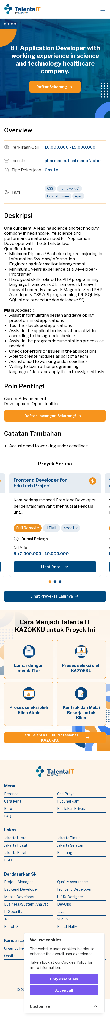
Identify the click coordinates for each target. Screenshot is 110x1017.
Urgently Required (19, 948)
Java (60, 911)
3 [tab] (60, 581)
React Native (68, 926)
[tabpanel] (55, 525)
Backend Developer (21, 889)
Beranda (11, 794)
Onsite (10, 955)
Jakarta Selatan (70, 845)
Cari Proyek (67, 794)
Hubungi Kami (68, 801)
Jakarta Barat (15, 852)
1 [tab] (49, 581)
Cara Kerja (12, 801)
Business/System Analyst (26, 904)
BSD (8, 860)
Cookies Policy (74, 962)
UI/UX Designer (70, 897)
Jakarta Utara (15, 838)
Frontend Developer (74, 889)
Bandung (64, 852)
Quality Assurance (72, 882)
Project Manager (18, 882)
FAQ (7, 816)
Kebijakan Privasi (71, 808)
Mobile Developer (19, 897)
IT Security (13, 911)
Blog (8, 808)
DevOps (64, 904)
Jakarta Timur (68, 838)
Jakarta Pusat (15, 845)
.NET (8, 919)
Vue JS (62, 919)
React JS (11, 926)
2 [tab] (55, 581)
